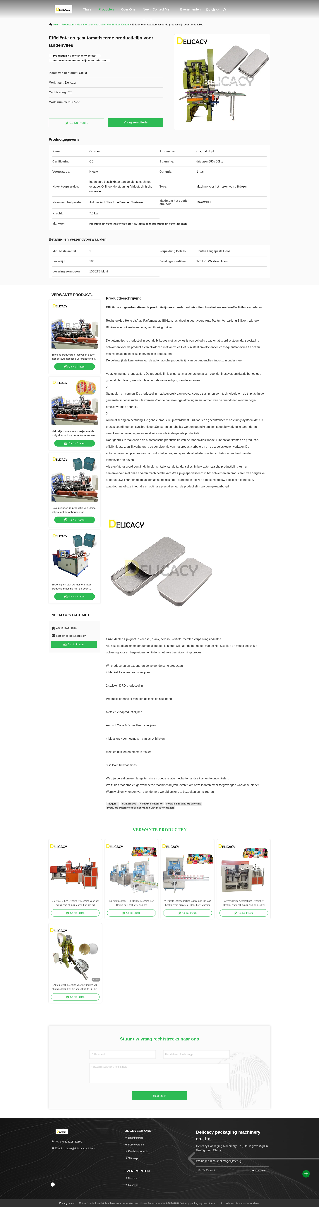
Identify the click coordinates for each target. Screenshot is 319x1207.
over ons (128, 9)
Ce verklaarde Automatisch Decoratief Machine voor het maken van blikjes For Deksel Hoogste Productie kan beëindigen (243, 903)
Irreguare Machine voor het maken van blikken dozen (140, 807)
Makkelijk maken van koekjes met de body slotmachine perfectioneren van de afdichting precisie (73, 435)
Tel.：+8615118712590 (68, 1141)
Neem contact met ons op (156, 11)
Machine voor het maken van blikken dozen (103, 24)
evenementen (190, 9)
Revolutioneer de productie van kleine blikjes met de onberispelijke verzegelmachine (74, 511)
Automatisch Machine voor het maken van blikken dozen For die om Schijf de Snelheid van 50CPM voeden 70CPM (75, 987)
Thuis (87, 9)
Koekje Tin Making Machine (183, 803)
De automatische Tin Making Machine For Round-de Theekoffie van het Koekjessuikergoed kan (131, 903)
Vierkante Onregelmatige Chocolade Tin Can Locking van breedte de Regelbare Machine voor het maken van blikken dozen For (187, 903)
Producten (106, 9)
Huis (56, 24)
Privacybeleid (67, 1203)
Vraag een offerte (136, 122)
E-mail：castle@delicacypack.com (74, 1148)
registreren (260, 1170)
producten (68, 24)
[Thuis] (63, 9)
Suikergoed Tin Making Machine (142, 803)
